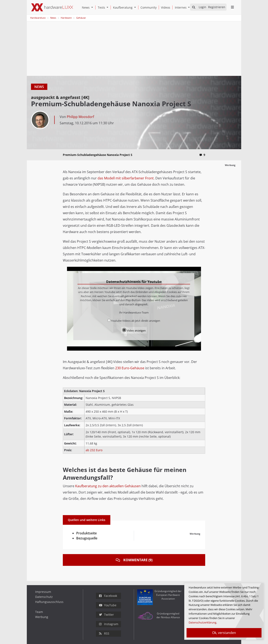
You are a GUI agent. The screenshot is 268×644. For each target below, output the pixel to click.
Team (39, 612)
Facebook (110, 596)
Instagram (111, 624)
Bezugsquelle (86, 538)
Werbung (41, 617)
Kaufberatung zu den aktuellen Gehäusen (108, 486)
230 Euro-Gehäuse (129, 368)
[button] (92, 7)
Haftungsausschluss (49, 602)
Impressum (43, 592)
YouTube (110, 605)
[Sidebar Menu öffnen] (232, 7)
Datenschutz (44, 597)
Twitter (109, 615)
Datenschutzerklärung (202, 622)
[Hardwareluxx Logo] (52, 7)
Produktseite (86, 533)
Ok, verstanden (224, 632)
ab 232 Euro (94, 450)
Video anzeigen (136, 330)
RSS (106, 633)
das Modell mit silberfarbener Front (126, 178)
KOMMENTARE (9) (137, 560)
